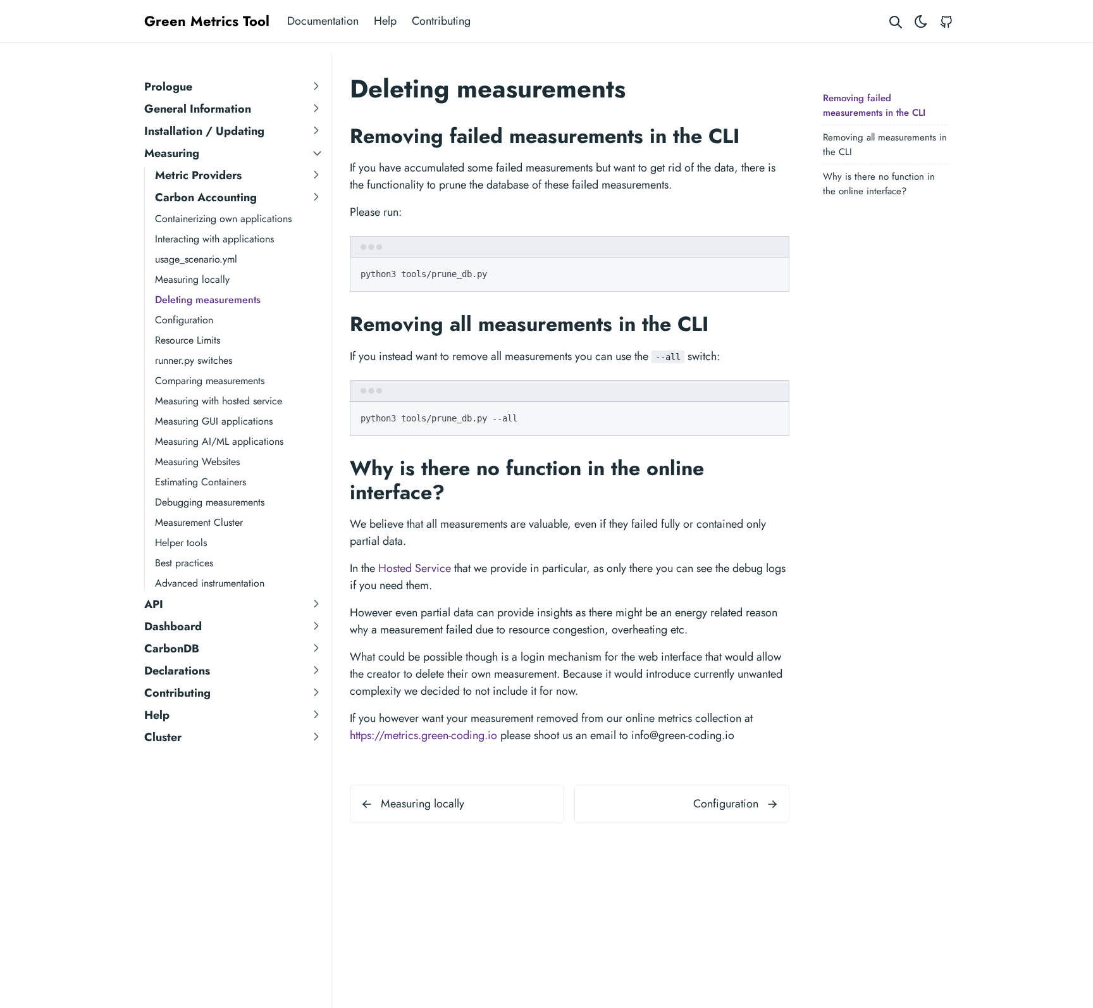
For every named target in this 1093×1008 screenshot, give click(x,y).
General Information (197, 109)
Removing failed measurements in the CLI (874, 105)
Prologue (168, 86)
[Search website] (895, 21)
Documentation (323, 21)
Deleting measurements (208, 299)
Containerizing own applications (223, 218)
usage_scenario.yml (196, 259)
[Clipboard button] (773, 272)
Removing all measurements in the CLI (885, 144)
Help (385, 21)
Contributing (441, 21)
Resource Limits (187, 340)
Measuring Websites (197, 461)
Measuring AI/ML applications (219, 441)
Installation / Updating (204, 131)
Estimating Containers (200, 482)
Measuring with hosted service (218, 401)
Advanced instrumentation (209, 583)
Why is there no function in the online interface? (879, 184)
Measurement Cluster (199, 522)
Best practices (184, 563)
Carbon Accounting (206, 197)
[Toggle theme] (921, 21)
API (153, 604)
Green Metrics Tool (206, 21)
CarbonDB (171, 648)
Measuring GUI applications (214, 421)
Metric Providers (198, 175)
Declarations (177, 671)
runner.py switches (193, 360)
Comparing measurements (209, 380)
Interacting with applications (214, 239)
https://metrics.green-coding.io (423, 735)
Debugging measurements (209, 502)
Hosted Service (414, 568)
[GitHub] (946, 21)
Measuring (171, 153)
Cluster (163, 737)
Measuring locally (192, 279)
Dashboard (173, 626)
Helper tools (181, 542)
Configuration (184, 320)
